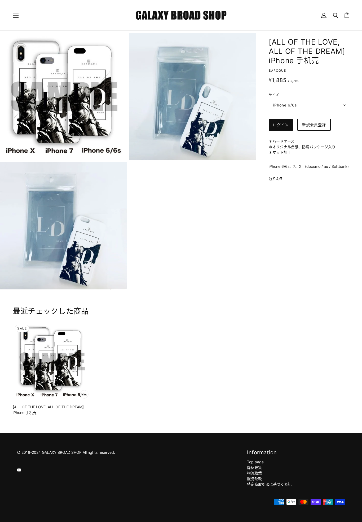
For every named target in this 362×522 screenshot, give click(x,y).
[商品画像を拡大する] (63, 96)
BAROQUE (277, 70)
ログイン (281, 124)
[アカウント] (323, 15)
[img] (19, 469)
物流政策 (254, 473)
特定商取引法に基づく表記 (269, 484)
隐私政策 (254, 467)
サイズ (274, 95)
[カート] (347, 15)
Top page (255, 462)
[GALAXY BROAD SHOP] (181, 14)
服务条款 (254, 478)
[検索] (335, 15)
